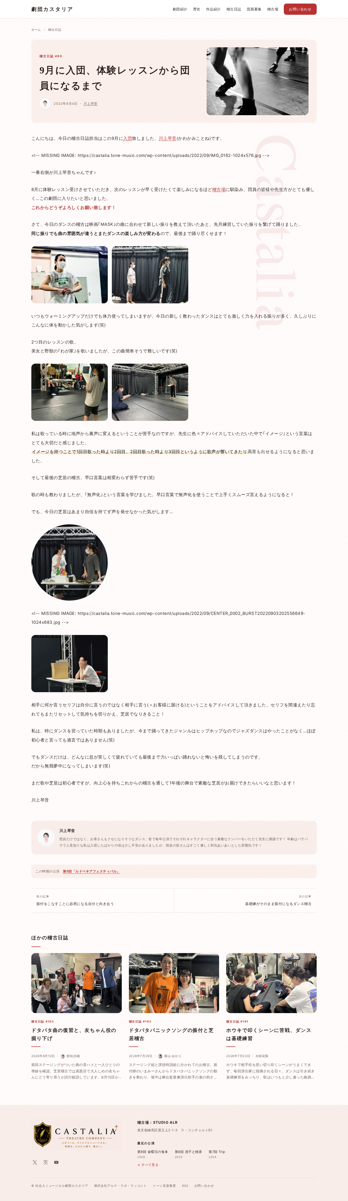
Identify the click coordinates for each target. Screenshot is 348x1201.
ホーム (36, 30)
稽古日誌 (233, 9)
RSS (185, 1186)
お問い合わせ (300, 9)
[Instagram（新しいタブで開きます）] (45, 1162)
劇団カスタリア (52, 9)
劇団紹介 (180, 9)
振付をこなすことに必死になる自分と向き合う (75, 900)
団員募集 (254, 9)
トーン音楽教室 (164, 1186)
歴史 (196, 9)
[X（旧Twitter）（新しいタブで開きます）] (34, 1162)
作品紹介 (213, 9)
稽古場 (272, 9)
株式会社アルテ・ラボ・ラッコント (120, 1186)
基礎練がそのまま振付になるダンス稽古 (278, 900)
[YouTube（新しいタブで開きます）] (56, 1162)
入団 (127, 138)
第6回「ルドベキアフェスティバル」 (91, 871)
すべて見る (149, 1165)
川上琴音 (91, 104)
